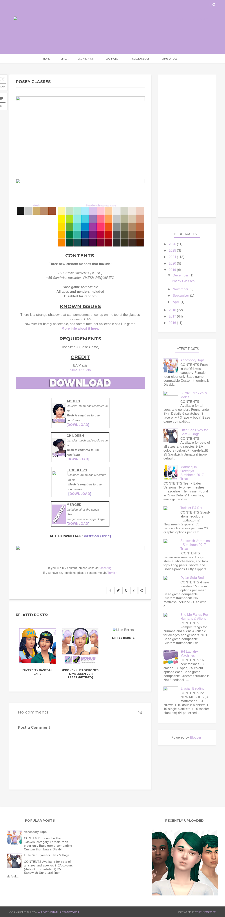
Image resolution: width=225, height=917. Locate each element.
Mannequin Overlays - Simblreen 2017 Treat (192, 473)
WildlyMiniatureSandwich (58, 912)
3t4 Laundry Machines (189, 653)
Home (47, 58)
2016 (172, 323)
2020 (172, 263)
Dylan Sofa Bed (192, 577)
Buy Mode (112, 58)
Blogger (195, 737)
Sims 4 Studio (80, 370)
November (180, 289)
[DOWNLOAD (77, 425)
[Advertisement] (186, 146)
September (181, 295)
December (180, 275)
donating (106, 568)
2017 (172, 316)
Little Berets (123, 637)
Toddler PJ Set (191, 508)
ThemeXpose (206, 912)
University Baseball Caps (37, 671)
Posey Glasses (183, 281)
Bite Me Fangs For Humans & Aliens (194, 616)
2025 (172, 250)
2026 (172, 244)
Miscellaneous (139, 58)
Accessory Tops (192, 360)
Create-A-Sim (86, 58)
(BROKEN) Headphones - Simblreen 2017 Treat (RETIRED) (80, 673)
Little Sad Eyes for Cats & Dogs (194, 432)
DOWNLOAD (78, 459)
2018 (172, 310)
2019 (172, 270)
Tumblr (64, 58)
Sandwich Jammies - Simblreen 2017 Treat (195, 544)
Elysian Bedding (192, 688)
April (176, 302)
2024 (172, 257)
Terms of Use (169, 58)
